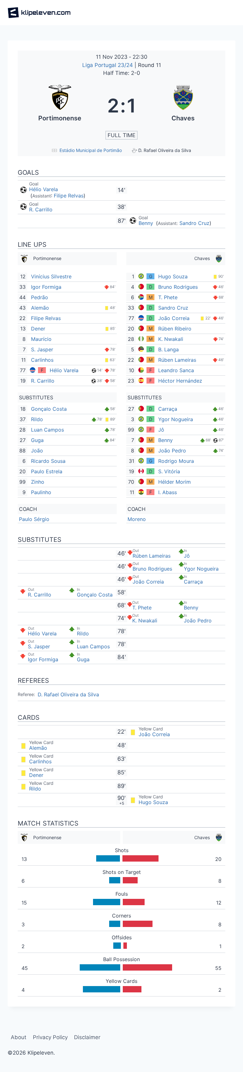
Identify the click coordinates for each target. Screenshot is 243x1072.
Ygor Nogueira (175, 419)
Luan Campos (47, 430)
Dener (38, 328)
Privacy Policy (50, 1037)
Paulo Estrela (46, 471)
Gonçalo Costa (49, 409)
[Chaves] (183, 105)
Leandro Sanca (176, 370)
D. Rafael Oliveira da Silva (68, 694)
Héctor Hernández (180, 381)
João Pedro (172, 450)
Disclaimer (87, 1037)
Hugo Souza (173, 276)
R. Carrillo (41, 209)
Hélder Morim (174, 482)
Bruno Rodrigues (178, 287)
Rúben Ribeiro (174, 328)
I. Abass (167, 492)
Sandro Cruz (194, 223)
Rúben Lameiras (177, 360)
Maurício (41, 339)
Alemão (40, 308)
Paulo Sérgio (34, 519)
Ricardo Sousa (48, 461)
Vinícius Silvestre (51, 276)
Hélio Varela (43, 189)
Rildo (37, 419)
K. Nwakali (170, 339)
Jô (161, 430)
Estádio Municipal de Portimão (90, 150)
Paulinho (41, 492)
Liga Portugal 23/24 (108, 65)
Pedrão (39, 297)
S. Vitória (169, 471)
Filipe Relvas (69, 195)
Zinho (37, 482)
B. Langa (168, 349)
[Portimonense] (60, 105)
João (37, 450)
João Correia (174, 318)
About (18, 1037)
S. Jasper (42, 349)
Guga (37, 440)
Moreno (137, 519)
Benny (147, 223)
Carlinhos (42, 360)
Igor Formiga (46, 287)
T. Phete (168, 297)
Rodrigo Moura (176, 461)
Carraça (167, 409)
